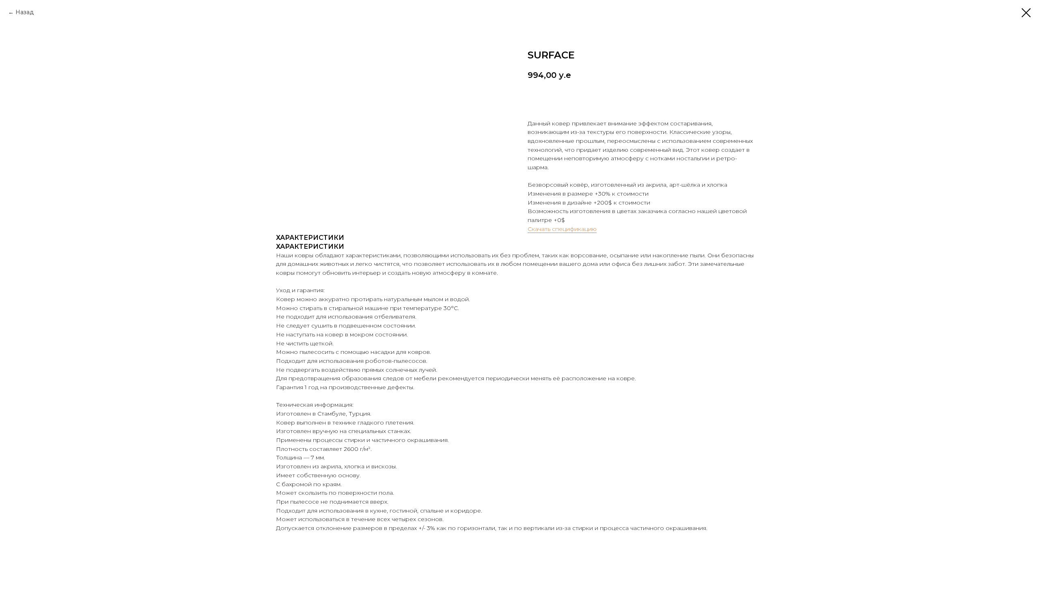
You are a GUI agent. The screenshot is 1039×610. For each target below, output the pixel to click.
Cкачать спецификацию (562, 229)
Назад (24, 12)
